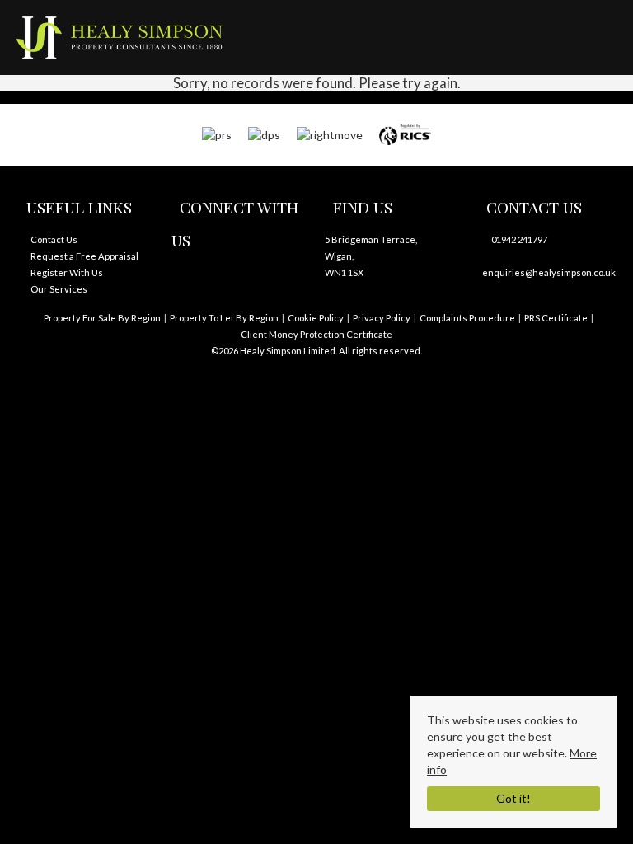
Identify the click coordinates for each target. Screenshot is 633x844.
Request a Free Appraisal (84, 256)
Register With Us (66, 272)
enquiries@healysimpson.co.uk (549, 272)
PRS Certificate (556, 317)
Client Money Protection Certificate (316, 334)
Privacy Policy (381, 317)
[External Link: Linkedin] (220, 281)
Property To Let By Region (224, 317)
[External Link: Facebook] (187, 281)
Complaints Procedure (467, 317)
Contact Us (53, 239)
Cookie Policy (316, 317)
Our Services (58, 289)
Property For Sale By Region (102, 317)
